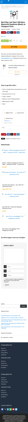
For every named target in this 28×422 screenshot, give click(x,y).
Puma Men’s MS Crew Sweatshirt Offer (10, 315)
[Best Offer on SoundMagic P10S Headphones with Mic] (14, 221)
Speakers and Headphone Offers (13, 138)
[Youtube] (13, 409)
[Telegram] (16, 409)
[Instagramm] (8, 409)
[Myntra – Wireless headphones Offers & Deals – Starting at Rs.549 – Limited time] (14, 155)
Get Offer (14, 47)
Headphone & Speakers (11, 6)
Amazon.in (6, 120)
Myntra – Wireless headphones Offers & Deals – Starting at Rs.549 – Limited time (13, 163)
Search (3, 304)
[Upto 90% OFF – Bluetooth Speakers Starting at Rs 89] (14, 199)
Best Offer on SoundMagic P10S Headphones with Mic (11, 229)
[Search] (25, 2)
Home (2, 6)
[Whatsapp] (10, 409)
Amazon (14, 29)
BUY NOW (17, 72)
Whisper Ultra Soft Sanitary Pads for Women (12, 317)
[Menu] (2, 2)
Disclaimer (3, 354)
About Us (3, 348)
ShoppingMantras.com (7, 58)
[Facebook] (2, 409)
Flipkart (18, 29)
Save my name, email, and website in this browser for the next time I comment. (14, 280)
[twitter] (5, 409)
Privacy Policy (4, 352)
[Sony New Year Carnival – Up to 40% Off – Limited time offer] (14, 177)
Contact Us (4, 350)
